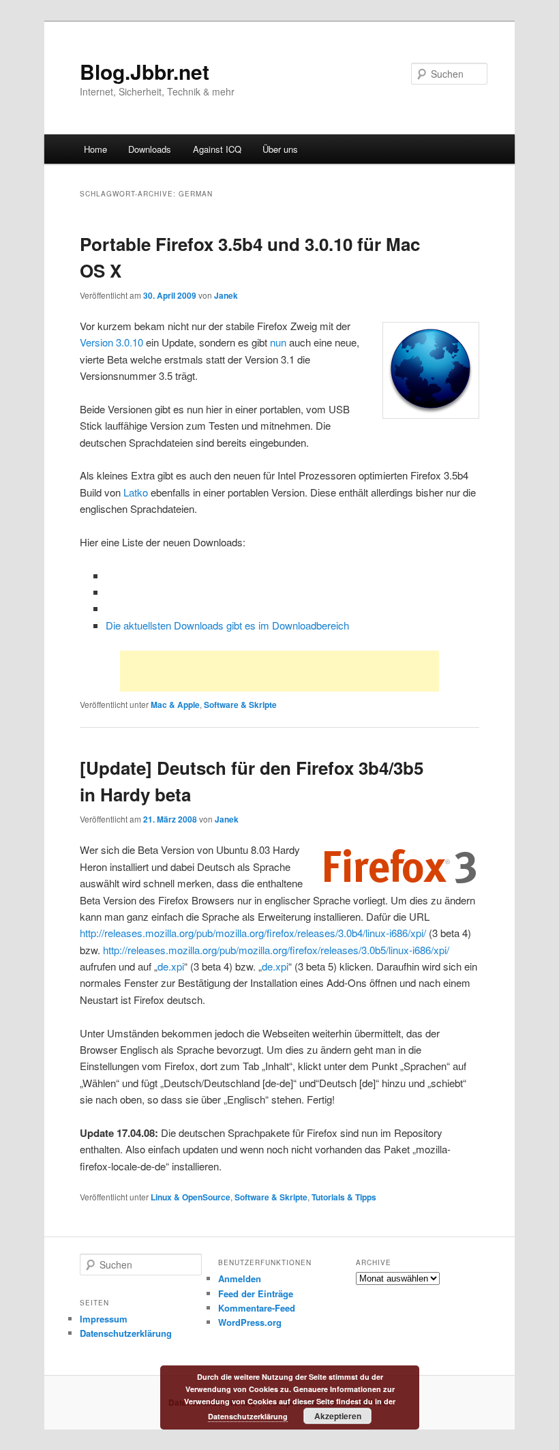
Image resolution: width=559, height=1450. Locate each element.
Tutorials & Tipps (344, 1197)
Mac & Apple (175, 704)
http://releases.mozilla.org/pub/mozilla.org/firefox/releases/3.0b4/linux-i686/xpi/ (253, 933)
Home (95, 149)
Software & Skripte (240, 704)
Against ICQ (217, 149)
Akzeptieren (337, 1416)
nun (278, 342)
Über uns (280, 149)
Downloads (149, 149)
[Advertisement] (279, 671)
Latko (135, 492)
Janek (226, 295)
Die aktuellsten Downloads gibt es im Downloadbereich (227, 625)
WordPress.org (250, 1322)
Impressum (103, 1318)
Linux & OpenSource (190, 1197)
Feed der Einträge (255, 1293)
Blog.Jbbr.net (144, 71)
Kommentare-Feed (256, 1307)
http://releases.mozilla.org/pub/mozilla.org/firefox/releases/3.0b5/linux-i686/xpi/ (276, 950)
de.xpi (170, 966)
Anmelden (239, 1278)
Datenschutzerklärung (126, 1333)
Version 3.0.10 (111, 342)
